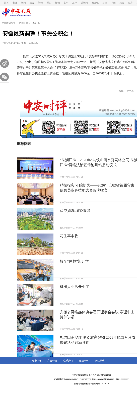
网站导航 (99, 360)
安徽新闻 (23, 23)
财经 (104, 3)
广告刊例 (52, 360)
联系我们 (68, 360)
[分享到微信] (4, 77)
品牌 (74, 3)
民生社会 (35, 23)
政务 (32, 3)
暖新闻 (84, 3)
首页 (6, 3)
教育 (121, 3)
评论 (57, 3)
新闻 (23, 3)
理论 (49, 3)
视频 (40, 3)
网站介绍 (37, 360)
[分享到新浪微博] (4, 63)
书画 (113, 3)
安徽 (15, 3)
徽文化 (95, 3)
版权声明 (84, 360)
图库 (130, 3)
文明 (66, 3)
